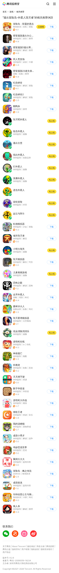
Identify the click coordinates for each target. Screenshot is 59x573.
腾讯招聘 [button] (50, 546)
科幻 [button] (27, 297)
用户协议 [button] (6, 552)
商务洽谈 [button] (41, 546)
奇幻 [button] (31, 309)
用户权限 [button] (26, 549)
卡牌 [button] (25, 497)
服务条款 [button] (31, 546)
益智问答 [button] (27, 462)
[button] (11, 3)
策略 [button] (15, 74)
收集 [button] (21, 74)
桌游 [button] (25, 62)
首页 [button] (5, 11)
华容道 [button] (26, 391)
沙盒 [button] (25, 227)
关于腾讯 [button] (6, 546)
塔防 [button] (21, 297)
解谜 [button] (25, 50)
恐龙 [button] (31, 368)
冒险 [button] (31, 26)
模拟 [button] (25, 403)
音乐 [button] (31, 415)
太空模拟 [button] (27, 321)
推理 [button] (31, 38)
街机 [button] (28, 344)
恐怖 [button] (31, 285)
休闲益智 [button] (17, 38)
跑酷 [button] (25, 356)
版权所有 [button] (16, 549)
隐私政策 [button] (35, 549)
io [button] (24, 344)
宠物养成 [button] (27, 426)
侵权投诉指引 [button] (46, 549)
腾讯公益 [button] (6, 549)
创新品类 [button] (17, 309)
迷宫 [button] (25, 38)
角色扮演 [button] (17, 26)
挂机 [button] (25, 26)
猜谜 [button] (25, 379)
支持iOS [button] (16, 473)
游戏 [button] (11, 11)
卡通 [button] (31, 62)
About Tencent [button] (19, 546)
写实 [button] (31, 262)
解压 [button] (25, 238)
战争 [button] (31, 438)
